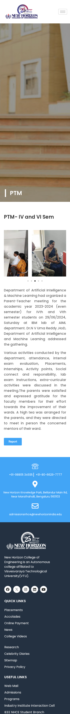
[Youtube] (43, 589)
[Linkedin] (34, 589)
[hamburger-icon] (62, 12)
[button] (8, 254)
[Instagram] (25, 589)
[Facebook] (7, 589)
